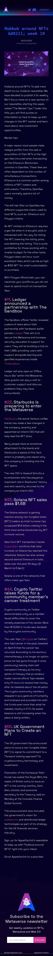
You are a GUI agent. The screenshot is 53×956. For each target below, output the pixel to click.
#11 (7, 299)
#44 (8, 589)
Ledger (18, 333)
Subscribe (39, 940)
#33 (8, 499)
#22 (8, 402)
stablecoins (11, 819)
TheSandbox (11, 363)
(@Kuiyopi (27, 639)
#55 (8, 726)
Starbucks (10, 418)
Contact (45, 9)
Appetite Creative (41, 953)
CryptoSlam (11, 546)
